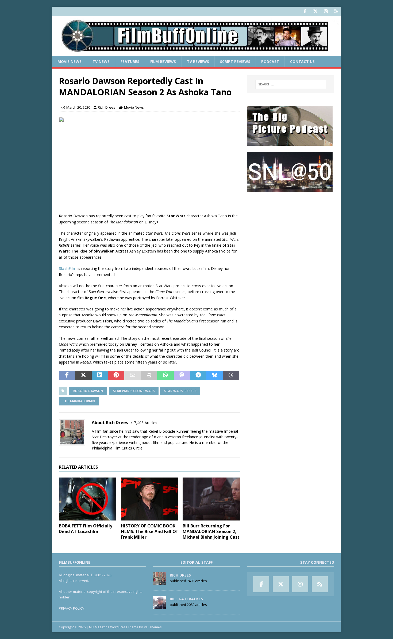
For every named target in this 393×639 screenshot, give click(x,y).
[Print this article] (149, 375)
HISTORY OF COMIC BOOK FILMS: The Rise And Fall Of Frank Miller (149, 531)
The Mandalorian (79, 401)
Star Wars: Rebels (180, 391)
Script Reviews (235, 61)
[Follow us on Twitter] (315, 11)
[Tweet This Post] (83, 375)
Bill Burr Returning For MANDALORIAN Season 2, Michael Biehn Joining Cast (211, 531)
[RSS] (336, 11)
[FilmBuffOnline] (196, 53)
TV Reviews (198, 61)
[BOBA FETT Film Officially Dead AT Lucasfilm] (87, 499)
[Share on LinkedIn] (100, 375)
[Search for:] (290, 84)
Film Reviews (163, 61)
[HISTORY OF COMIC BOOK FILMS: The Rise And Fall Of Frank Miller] (149, 499)
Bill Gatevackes (186, 598)
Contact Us (302, 61)
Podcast (270, 61)
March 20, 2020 (78, 107)
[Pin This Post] (116, 375)
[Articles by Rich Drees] (159, 582)
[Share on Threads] (231, 375)
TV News (101, 61)
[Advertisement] (290, 231)
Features (130, 61)
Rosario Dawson (88, 391)
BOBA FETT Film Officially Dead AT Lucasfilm (85, 528)
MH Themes (152, 627)
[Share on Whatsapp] (165, 375)
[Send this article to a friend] (132, 375)
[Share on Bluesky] (214, 375)
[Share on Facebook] (67, 375)
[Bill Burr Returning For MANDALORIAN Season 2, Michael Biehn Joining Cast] (211, 499)
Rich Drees (106, 107)
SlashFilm (67, 268)
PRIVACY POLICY (71, 608)
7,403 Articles (145, 422)
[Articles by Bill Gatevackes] (159, 606)
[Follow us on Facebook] (305, 11)
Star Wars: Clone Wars (134, 391)
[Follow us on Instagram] (325, 11)
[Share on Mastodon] (182, 375)
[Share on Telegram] (198, 375)
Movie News (69, 61)
